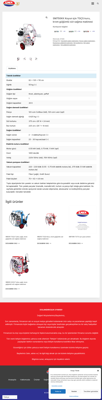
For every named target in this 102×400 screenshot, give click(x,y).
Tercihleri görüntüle (91, 391)
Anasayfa (12, 380)
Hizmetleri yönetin (57, 386)
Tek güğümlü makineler (68, 45)
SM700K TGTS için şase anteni (80, 237)
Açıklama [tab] (12, 68)
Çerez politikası (73, 396)
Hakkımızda (25, 380)
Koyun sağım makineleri (87, 41)
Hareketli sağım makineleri (70, 41)
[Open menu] (92, 3)
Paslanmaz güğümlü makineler (63, 43)
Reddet (74, 391)
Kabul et (58, 391)
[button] (98, 371)
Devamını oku (11, 243)
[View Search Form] (98, 3)
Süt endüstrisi (78, 43)
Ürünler (37, 380)
